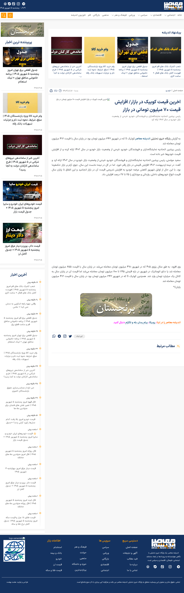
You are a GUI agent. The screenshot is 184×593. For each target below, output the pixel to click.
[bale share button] (9, 3)
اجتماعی (105, 570)
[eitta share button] (13, 3)
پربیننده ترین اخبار (19, 42)
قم (89, 15)
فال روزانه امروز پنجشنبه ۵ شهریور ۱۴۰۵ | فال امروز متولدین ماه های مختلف (20, 454)
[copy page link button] (55, 90)
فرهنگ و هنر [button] (120, 15)
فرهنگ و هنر (80, 547)
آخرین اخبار (19, 275)
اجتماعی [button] (171, 15)
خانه (180, 15)
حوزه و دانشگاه (79, 564)
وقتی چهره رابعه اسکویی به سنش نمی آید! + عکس (21, 305)
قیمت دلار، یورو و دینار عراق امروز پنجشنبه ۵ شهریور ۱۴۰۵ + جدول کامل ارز (22, 250)
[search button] (3, 15)
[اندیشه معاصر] (173, 6)
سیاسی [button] (144, 15)
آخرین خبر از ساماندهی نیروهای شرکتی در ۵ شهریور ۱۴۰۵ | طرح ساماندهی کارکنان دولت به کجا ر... (66, 71)
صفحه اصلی (178, 90)
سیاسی (105, 547)
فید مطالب (132, 559)
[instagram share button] (18, 3)
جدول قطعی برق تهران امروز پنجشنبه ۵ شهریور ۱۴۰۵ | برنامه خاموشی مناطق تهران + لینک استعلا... (133, 71)
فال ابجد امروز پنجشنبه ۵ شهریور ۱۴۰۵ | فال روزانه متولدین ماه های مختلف (20, 503)
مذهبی (105, 15)
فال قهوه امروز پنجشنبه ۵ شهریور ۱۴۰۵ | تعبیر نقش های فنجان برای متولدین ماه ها (20, 405)
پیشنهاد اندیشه (171, 32)
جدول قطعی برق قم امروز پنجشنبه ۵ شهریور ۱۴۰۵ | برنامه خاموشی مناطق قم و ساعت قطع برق (20, 321)
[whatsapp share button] (54, 336)
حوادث (83, 552)
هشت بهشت (11, 582)
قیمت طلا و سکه (54, 570)
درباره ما (133, 564)
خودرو (168, 90)
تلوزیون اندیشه (78, 15)
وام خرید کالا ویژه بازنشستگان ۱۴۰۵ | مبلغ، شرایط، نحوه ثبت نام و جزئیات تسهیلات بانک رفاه (100, 70)
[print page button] (51, 90)
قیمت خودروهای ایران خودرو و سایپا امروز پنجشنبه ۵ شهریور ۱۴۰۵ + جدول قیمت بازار (22, 208)
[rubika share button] (5, 3)
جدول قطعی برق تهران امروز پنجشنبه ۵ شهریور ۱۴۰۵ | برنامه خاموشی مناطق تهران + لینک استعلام (22, 76)
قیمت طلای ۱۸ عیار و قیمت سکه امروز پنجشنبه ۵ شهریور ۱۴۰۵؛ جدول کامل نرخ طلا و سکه (20, 521)
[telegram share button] (24, 3)
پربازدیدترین (80, 570)
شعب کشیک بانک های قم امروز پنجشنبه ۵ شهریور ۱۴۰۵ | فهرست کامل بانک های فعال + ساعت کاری (166, 71)
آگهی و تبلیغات (130, 553)
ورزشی (132, 15)
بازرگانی (96, 15)
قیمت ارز (57, 564)
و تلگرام (129, 323)
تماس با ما (132, 570)
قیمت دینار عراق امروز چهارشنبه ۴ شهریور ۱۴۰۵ (20, 470)
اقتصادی (105, 564)
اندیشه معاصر (142, 139)
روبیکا (152, 323)
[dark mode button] (10, 15)
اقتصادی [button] (157, 15)
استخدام (58, 547)
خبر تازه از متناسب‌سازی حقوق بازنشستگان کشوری (20, 389)
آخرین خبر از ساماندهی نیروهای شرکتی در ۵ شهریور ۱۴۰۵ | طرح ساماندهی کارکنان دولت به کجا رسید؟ (22, 164)
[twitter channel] (178, 566)
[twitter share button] (70, 336)
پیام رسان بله (141, 323)
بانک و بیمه (56, 553)
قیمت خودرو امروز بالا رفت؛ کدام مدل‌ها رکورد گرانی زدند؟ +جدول (20, 421)
